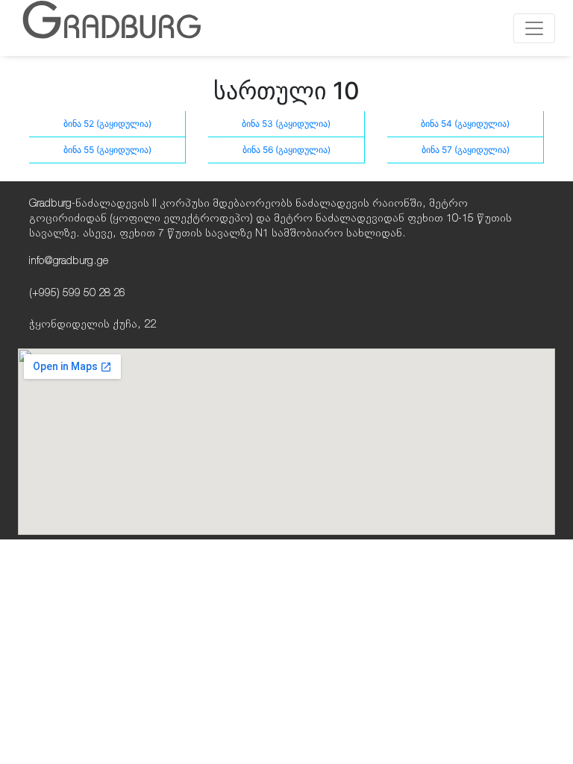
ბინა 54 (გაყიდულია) (465, 123)
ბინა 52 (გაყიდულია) (107, 123)
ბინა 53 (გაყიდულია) (286, 123)
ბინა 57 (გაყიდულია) (466, 149)
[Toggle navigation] (534, 28)
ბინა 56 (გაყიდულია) (286, 149)
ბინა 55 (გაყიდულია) (107, 149)
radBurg (111, 26)
